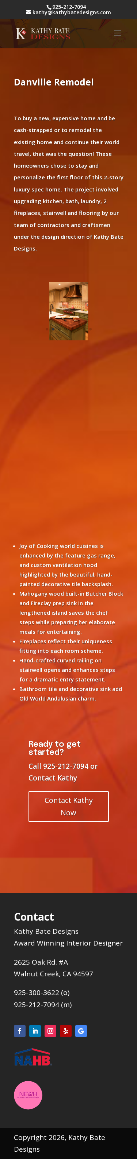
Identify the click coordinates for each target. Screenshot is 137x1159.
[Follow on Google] (81, 1031)
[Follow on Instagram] (50, 1031)
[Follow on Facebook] (20, 1031)
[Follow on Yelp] (66, 1031)
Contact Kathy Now (69, 806)
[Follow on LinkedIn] (35, 1031)
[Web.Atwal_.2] (69, 340)
